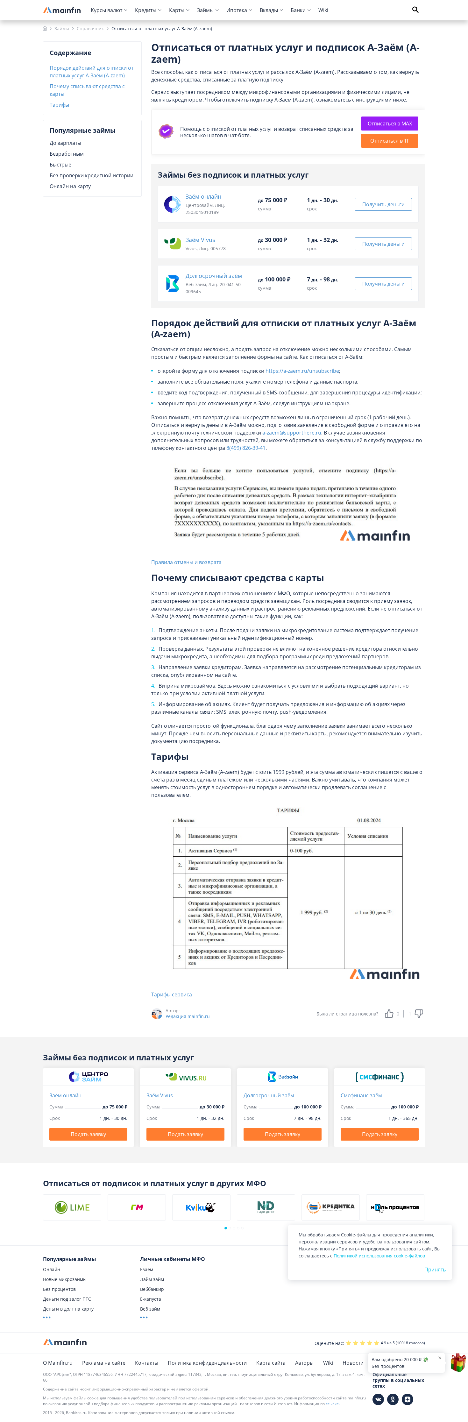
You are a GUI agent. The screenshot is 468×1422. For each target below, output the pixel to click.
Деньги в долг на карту (68, 1309)
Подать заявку (88, 1134)
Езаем (146, 1269)
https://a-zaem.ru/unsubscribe (302, 370)
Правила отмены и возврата (186, 562)
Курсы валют (106, 10)
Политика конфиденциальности (207, 1362)
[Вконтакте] (378, 1399)
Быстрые (60, 164)
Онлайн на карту (70, 186)
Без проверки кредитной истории (91, 175)
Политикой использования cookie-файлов (379, 1256)
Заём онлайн (203, 196)
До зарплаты (65, 142)
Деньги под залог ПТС (67, 1299)
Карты (176, 10)
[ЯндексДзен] (407, 1399)
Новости (353, 1362)
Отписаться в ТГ (389, 140)
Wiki (323, 10)
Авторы (304, 1362)
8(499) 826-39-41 (246, 447)
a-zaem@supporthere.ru (291, 432)
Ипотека (236, 10)
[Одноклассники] (393, 1399)
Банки (298, 10)
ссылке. (333, 1403)
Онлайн (51, 1269)
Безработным (67, 153)
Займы (205, 10)
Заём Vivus (200, 240)
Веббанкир (152, 1289)
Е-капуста (150, 1299)
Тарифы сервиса (171, 994)
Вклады (269, 10)
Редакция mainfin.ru (188, 1016)
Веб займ (150, 1309)
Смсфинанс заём (361, 1095)
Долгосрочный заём (214, 275)
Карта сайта (271, 1362)
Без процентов (59, 1289)
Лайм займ (152, 1279)
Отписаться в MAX (390, 123)
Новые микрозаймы (65, 1279)
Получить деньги (383, 204)
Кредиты (145, 10)
